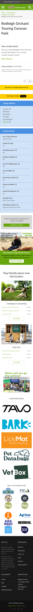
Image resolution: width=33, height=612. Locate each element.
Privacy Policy (12, 606)
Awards (3, 579)
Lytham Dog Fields (6, 354)
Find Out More (24, 1)
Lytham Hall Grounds (7, 357)
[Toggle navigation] (3, 7)
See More (16, 318)
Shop (2, 583)
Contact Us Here (16, 225)
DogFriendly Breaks (6, 590)
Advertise (20, 561)
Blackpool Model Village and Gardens (11, 350)
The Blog (3, 586)
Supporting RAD (22, 564)
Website (6, 122)
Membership (21, 550)
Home (3, 12)
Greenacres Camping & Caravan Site (10, 310)
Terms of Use (21, 606)
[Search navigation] (30, 7)
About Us (20, 547)
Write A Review (6, 59)
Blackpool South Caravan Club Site (10, 307)
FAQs (19, 557)
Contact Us (21, 554)
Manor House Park (6, 314)
